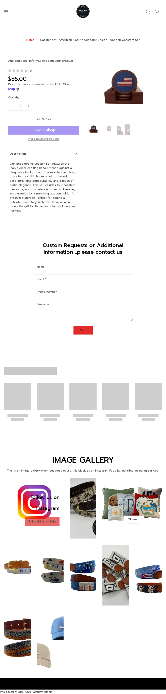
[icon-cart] (156, 11)
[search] (147, 11)
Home (30, 40)
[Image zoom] (124, 88)
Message (43, 304)
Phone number (47, 292)
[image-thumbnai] (93, 129)
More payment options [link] (43, 139)
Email (41, 279)
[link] (42, 521)
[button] (43, 119)
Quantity (13, 97)
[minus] (12, 106)
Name (41, 267)
